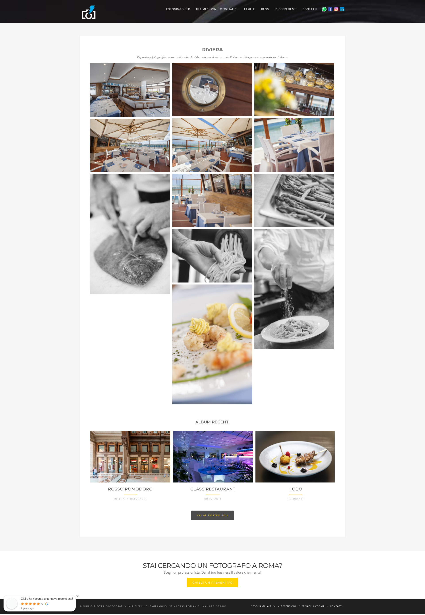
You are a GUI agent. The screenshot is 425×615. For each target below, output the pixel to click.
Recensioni (288, 606)
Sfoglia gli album (263, 606)
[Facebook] (330, 9)
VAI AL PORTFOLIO (212, 515)
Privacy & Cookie (313, 606)
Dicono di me (285, 9)
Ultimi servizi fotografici (217, 9)
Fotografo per (178, 9)
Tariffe (249, 9)
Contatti (310, 9)
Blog (265, 9)
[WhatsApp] (324, 9)
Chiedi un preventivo (212, 582)
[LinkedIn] (342, 9)
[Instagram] (336, 9)
